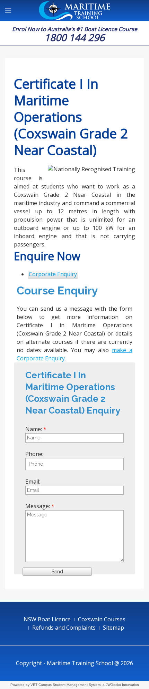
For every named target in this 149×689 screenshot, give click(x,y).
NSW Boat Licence (47, 619)
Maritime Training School (74, 10)
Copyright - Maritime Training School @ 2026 (74, 663)
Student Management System (76, 685)
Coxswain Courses (101, 619)
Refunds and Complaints (64, 627)
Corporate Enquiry (53, 274)
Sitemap (113, 627)
